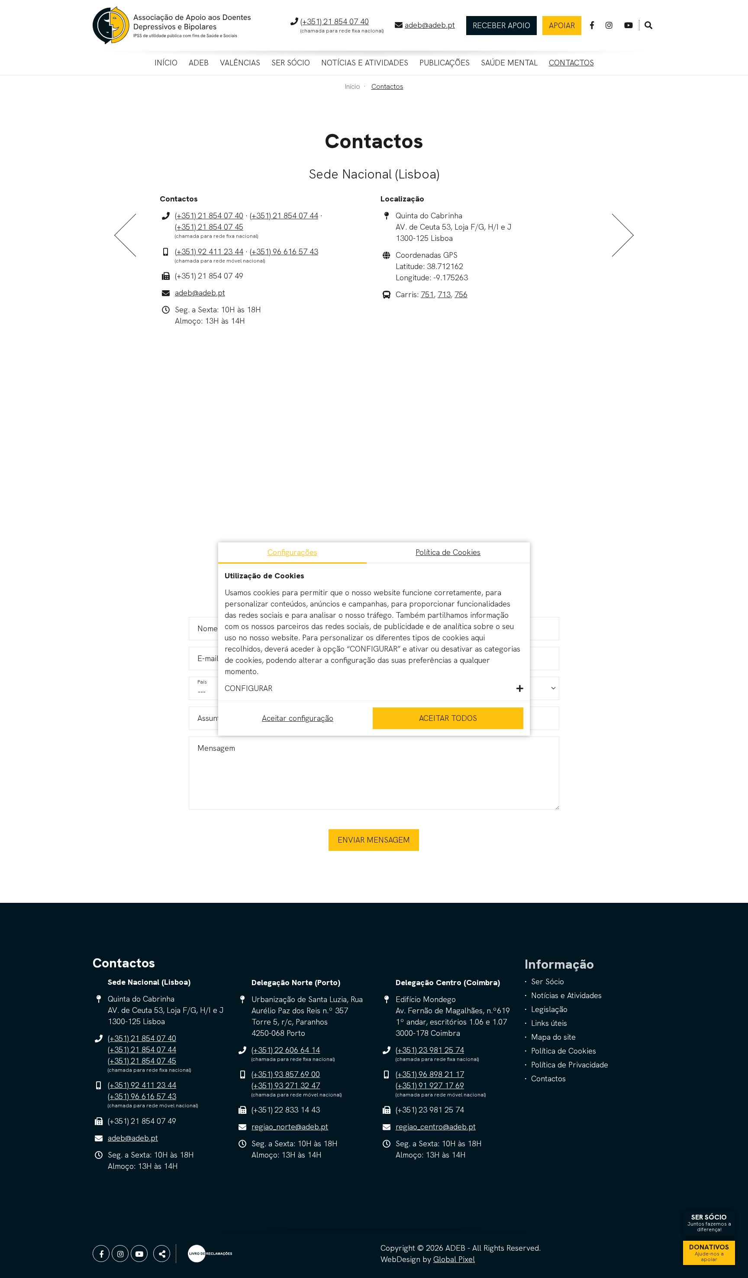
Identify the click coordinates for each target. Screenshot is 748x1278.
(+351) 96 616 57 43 (284, 251)
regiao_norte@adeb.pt (289, 1127)
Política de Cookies (563, 1051)
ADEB (199, 63)
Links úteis (549, 1023)
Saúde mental (509, 63)
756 (461, 294)
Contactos (571, 63)
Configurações (292, 552)
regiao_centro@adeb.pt (436, 1127)
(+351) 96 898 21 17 (430, 1074)
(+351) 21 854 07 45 (209, 227)
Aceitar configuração (297, 718)
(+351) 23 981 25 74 (430, 1050)
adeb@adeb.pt (430, 25)
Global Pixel (454, 1259)
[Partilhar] (161, 1253)
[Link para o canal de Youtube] (628, 25)
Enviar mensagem (374, 840)
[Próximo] (623, 235)
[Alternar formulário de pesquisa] (648, 25)
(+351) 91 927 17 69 (430, 1085)
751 (427, 294)
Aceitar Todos (448, 718)
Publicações (444, 63)
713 (444, 294)
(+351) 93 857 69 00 (285, 1074)
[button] (374, 688)
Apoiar (562, 25)
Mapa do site (553, 1037)
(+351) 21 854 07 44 (284, 216)
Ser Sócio (290, 63)
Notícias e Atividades (364, 63)
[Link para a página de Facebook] (592, 25)
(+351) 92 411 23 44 (209, 251)
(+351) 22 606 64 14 (285, 1050)
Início (166, 63)
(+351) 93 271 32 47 (285, 1085)
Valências (240, 63)
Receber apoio (501, 25)
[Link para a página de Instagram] (609, 25)
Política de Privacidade (569, 1065)
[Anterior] (125, 235)
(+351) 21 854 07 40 (334, 21)
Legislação (549, 1009)
